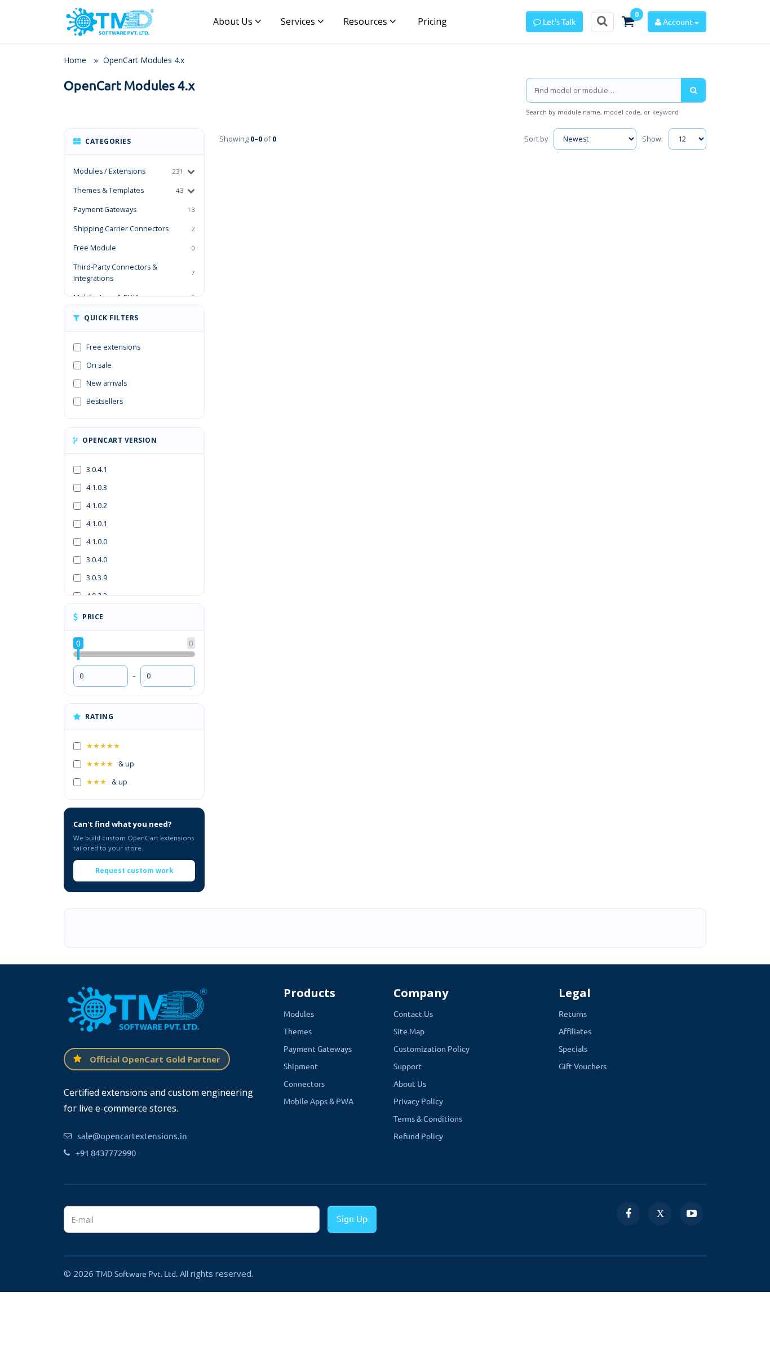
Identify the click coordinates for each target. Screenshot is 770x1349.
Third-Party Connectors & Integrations (134, 272)
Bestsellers (104, 401)
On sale (99, 365)
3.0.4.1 (96, 469)
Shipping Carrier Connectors (134, 228)
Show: (652, 139)
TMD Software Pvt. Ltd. (137, 1273)
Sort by (536, 139)
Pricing (431, 21)
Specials (573, 1048)
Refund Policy (418, 1136)
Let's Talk (558, 21)
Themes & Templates (108, 190)
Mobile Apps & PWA (318, 1101)
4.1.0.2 (96, 505)
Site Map (408, 1031)
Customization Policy (431, 1048)
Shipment (301, 1066)
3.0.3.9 (96, 578)
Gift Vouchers (583, 1066)
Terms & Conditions (427, 1118)
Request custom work (134, 870)
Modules (299, 1013)
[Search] (693, 90)
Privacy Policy (418, 1101)
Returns (573, 1013)
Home (75, 60)
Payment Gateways (134, 209)
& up (110, 764)
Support (407, 1066)
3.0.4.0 (96, 560)
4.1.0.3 (96, 487)
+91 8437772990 (106, 1152)
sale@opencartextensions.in (132, 1135)
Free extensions (113, 347)
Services (299, 21)
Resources (366, 21)
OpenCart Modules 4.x (143, 60)
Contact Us (413, 1013)
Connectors (304, 1083)
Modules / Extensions (109, 171)
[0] (628, 21)
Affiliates (575, 1031)
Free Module (134, 248)
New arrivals (106, 383)
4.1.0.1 (96, 523)
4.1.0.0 (96, 541)
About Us (234, 21)
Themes (298, 1031)
